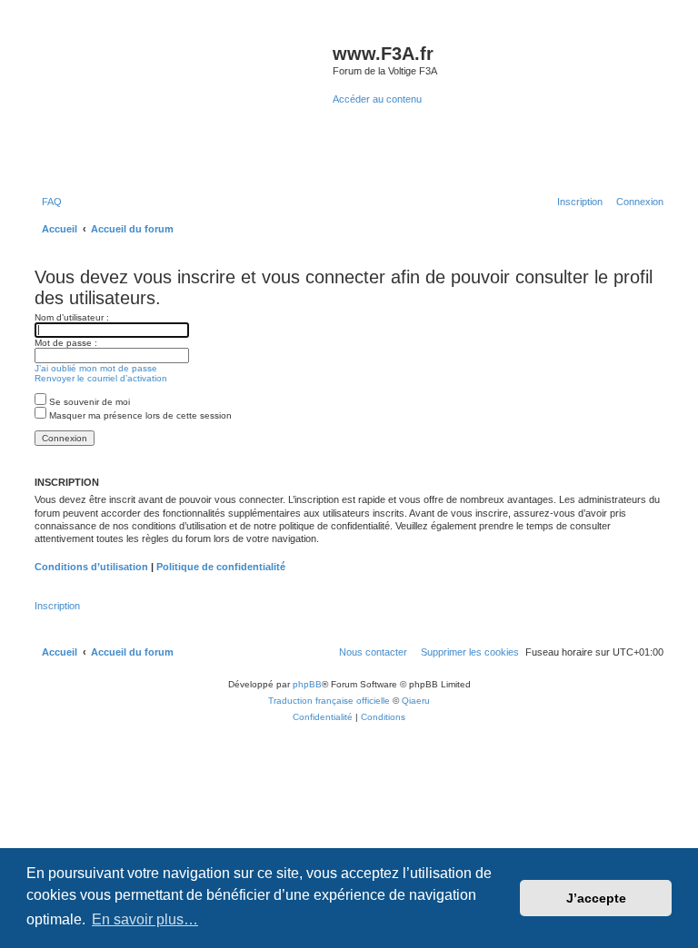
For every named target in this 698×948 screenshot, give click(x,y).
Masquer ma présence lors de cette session (139, 415)
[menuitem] (48, 201)
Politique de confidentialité (220, 566)
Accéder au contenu (377, 99)
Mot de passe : (66, 343)
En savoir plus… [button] (145, 919)
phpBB (307, 684)
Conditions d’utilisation (91, 566)
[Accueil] (181, 103)
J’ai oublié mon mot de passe (96, 368)
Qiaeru (416, 701)
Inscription (57, 605)
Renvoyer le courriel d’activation (101, 378)
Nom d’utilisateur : (72, 317)
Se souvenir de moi (88, 402)
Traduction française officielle (329, 701)
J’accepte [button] (596, 898)
